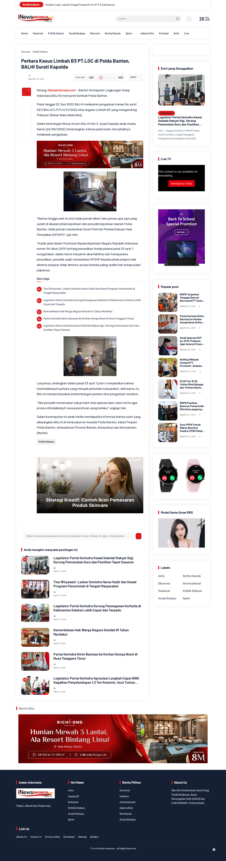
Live (186, 33)
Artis (176, 33)
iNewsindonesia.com (62, 90)
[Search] (177, 18)
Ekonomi (95, 33)
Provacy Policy (52, 836)
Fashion (124, 796)
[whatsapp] (26, 127)
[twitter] (192, 833)
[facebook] (26, 100)
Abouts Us (21, 836)
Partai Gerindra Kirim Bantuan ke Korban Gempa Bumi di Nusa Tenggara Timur (88, 318)
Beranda (25, 51)
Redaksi (94, 836)
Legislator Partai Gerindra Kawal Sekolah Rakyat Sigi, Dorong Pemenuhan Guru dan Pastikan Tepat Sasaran (91, 327)
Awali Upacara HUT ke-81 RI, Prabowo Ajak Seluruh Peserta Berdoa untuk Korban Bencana (192, 341)
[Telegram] (26, 118)
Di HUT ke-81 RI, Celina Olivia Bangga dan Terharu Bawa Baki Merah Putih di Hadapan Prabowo (191, 384)
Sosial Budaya (77, 33)
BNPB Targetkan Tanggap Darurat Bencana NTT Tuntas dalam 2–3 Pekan (192, 297)
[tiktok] (202, 833)
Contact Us (36, 836)
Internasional (192, 583)
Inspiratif (73, 796)
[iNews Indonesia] (35, 22)
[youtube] (207, 833)
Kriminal (164, 33)
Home (24, 33)
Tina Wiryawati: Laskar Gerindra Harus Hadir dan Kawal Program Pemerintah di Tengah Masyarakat (89, 290)
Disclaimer (69, 836)
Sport (129, 33)
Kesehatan (126, 813)
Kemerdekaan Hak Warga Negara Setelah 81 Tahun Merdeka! (78, 311)
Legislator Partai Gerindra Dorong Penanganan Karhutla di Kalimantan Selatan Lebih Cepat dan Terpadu (92, 302)
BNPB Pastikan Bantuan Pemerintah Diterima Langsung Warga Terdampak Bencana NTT (192, 406)
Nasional (38, 33)
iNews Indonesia (106, 848)
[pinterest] (26, 136)
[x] (26, 109)
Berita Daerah (113, 33)
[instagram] (197, 833)
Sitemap (82, 836)
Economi (125, 790)
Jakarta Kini (147, 33)
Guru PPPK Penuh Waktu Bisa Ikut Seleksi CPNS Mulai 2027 (191, 428)
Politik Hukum (56, 33)
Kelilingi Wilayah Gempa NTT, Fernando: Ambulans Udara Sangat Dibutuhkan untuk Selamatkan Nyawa (192, 362)
